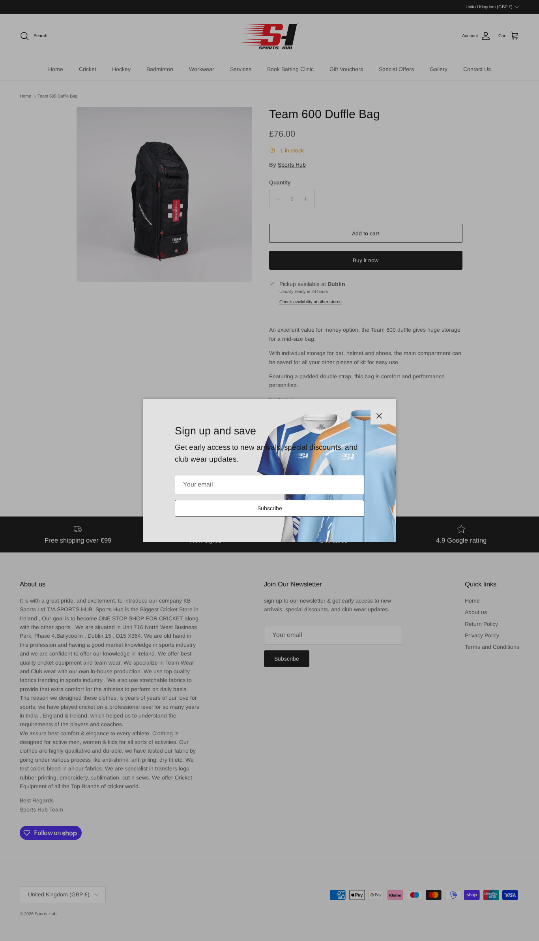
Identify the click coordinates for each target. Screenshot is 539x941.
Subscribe (269, 508)
